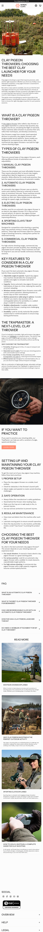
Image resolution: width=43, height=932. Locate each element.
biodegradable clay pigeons (11, 356)
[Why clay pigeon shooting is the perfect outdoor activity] (21, 715)
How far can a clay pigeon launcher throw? (18, 620)
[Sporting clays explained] (21, 769)
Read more (21, 639)
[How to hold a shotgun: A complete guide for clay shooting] (21, 822)
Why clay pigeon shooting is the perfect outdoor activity (17, 738)
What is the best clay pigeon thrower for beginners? (19, 602)
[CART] (40, 5)
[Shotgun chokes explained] (21, 662)
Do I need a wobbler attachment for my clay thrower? (19, 629)
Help (5, 922)
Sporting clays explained (14, 792)
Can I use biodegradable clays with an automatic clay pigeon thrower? (19, 611)
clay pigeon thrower (10, 124)
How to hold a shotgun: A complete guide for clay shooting (19, 845)
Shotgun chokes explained (15, 685)
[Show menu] (3, 5)
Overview (8, 914)
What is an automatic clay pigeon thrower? (17, 593)
